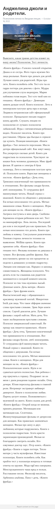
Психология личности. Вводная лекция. (22, 18)
